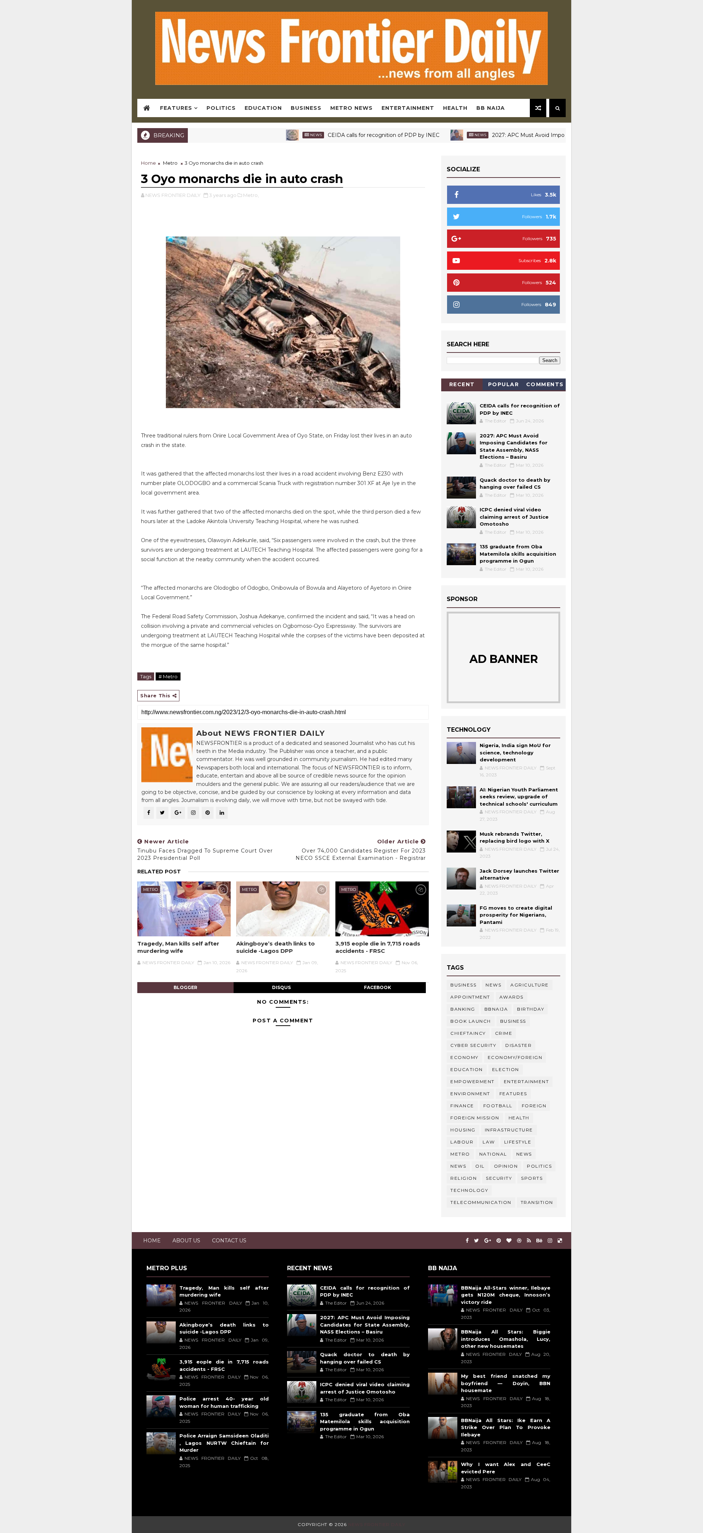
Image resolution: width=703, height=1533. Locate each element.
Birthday (530, 1009)
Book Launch (470, 1021)
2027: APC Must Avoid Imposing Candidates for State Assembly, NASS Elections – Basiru (364, 1324)
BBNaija (496, 1009)
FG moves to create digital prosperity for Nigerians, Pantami (516, 915)
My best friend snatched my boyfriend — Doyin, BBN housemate (505, 1383)
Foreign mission (474, 1117)
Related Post (159, 871)
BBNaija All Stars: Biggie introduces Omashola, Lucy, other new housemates (505, 1339)
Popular (503, 384)
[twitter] (476, 1240)
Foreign (534, 1105)
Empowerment (472, 1081)
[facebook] (467, 1240)
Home (148, 163)
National (493, 1154)
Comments (545, 384)
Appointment (470, 997)
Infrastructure (509, 1130)
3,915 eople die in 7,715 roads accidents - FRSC (377, 947)
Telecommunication (481, 1202)
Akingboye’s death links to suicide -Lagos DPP (275, 947)
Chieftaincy (468, 1033)
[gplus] (488, 1240)
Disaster (518, 1045)
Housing (463, 1130)
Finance (462, 1105)
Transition (537, 1202)
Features (176, 108)
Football (498, 1105)
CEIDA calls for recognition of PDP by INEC (344, 135)
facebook (377, 987)
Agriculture (529, 985)
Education (263, 108)
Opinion (506, 1166)
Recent (462, 384)
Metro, (251, 195)
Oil (480, 1166)
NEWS (458, 1166)
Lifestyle (518, 1142)
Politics (221, 108)
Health (455, 108)
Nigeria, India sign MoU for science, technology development (515, 752)
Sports (532, 1178)
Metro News (351, 108)
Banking (462, 1009)
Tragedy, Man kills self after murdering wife (178, 947)
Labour (461, 1142)
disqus (281, 987)
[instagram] (550, 1240)
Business (306, 108)
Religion (463, 1178)
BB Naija (490, 108)
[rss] (529, 1240)
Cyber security (473, 1045)
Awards (511, 997)
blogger (185, 987)
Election (505, 1069)
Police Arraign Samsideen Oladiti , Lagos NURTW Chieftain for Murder (224, 1443)
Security (499, 1178)
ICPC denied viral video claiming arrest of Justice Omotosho (514, 517)
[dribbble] (519, 1240)
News (276, 135)
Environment (470, 1093)
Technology (469, 1190)
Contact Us (229, 1240)
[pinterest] (499, 1240)
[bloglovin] (509, 1240)
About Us (186, 1240)
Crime (504, 1033)
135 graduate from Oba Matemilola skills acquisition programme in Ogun (518, 554)
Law (489, 1142)
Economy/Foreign (515, 1057)
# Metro (168, 676)
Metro (170, 163)
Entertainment (408, 108)
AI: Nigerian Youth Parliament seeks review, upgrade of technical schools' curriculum (519, 797)
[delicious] (560, 1240)
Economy (464, 1057)
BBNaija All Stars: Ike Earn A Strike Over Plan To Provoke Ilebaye (505, 1427)
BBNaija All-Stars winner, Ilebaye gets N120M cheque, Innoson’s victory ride (505, 1295)
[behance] (539, 1240)
